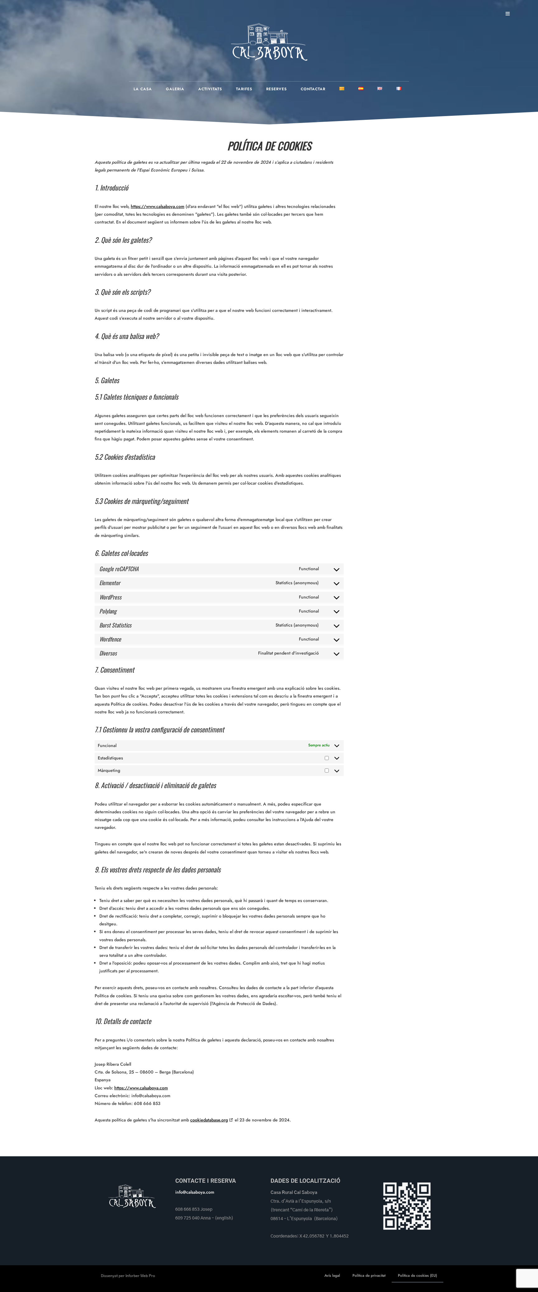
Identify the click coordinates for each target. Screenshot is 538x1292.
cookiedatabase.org (209, 1120)
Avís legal (332, 1275)
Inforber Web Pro (140, 1276)
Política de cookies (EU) (417, 1275)
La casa (143, 89)
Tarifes (244, 89)
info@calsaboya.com (194, 1192)
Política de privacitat (368, 1275)
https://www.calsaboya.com (157, 206)
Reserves (276, 89)
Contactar (313, 89)
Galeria (175, 89)
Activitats (210, 89)
